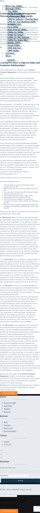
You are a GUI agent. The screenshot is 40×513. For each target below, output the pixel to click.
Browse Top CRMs (10, 403)
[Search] (9, 496)
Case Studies (8, 406)
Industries (7, 409)
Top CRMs (12, 11)
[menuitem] (23, 22)
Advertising (7, 425)
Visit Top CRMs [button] (9, 393)
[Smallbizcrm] (20, 1)
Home (6, 5)
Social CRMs (13, 45)
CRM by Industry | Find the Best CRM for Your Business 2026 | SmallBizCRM (22, 22)
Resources (7, 412)
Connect (6, 442)
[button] (11, 60)
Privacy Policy (8, 428)
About (6, 422)
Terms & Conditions (10, 431)
